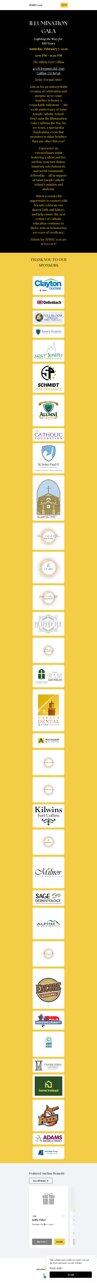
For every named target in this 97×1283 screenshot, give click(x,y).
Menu (64, 5)
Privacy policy (56, 1268)
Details (59, 1241)
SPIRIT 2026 (35, 5)
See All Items (39, 1180)
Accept (70, 1274)
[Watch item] (63, 1216)
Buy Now (41, 1241)
